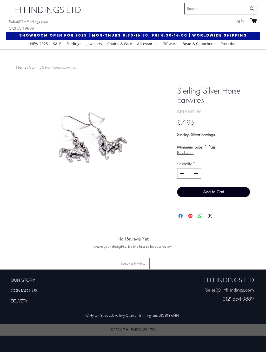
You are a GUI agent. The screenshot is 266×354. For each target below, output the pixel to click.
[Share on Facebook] (180, 216)
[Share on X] (210, 216)
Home (21, 67)
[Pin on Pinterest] (190, 216)
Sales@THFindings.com (28, 22)
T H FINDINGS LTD (45, 10)
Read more (185, 152)
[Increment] (196, 173)
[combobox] (220, 9)
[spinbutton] (189, 173)
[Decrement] (181, 173)
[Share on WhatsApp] (200, 216)
